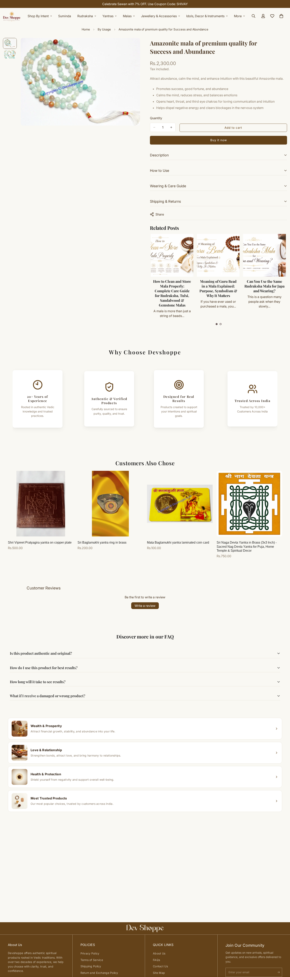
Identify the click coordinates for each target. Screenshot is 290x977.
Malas (127, 16)
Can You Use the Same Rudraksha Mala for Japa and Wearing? (218, 286)
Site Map (159, 972)
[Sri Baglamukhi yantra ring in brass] (110, 503)
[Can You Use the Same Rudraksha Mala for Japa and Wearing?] (218, 255)
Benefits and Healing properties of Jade (264, 283)
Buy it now (218, 140)
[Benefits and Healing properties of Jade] (264, 255)
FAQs (156, 960)
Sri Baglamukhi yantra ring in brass (102, 542)
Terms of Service (91, 960)
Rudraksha (85, 16)
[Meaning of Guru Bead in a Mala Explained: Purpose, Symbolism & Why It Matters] (172, 255)
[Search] (253, 16)
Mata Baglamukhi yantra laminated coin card (178, 542)
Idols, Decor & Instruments (205, 16)
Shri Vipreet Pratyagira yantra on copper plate (40, 542)
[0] (281, 16)
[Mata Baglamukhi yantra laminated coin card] (180, 503)
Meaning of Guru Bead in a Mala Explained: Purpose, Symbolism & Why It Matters (172, 288)
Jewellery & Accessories (159, 16)
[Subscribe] (278, 972)
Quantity (156, 118)
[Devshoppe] (12, 16)
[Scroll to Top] (282, 955)
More (238, 16)
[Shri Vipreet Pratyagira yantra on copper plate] (41, 503)
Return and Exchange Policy (99, 972)
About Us (159, 953)
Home (86, 29)
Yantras (107, 16)
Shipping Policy (90, 966)
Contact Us (160, 966)
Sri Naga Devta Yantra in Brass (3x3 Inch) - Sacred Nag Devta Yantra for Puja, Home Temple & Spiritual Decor (247, 546)
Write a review (145, 606)
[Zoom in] (131, 46)
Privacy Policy (89, 953)
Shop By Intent (38, 16)
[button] (216, 324)
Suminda (64, 16)
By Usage (104, 29)
